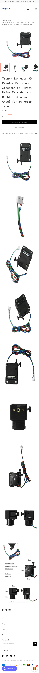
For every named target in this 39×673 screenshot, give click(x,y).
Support (4, 629)
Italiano (6, 650)
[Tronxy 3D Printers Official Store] (7, 9)
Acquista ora (19, 128)
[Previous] (7, 45)
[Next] (32, 45)
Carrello (34, 9)
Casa (3, 20)
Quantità (4, 116)
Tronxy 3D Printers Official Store (14, 660)
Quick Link (6, 635)
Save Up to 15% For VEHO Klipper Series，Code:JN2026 (19, 1)
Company (4, 624)
